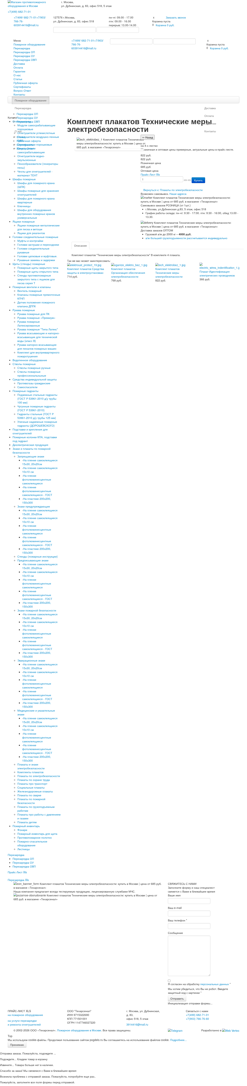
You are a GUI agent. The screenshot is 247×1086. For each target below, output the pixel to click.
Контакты (19, 94)
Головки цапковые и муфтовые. (37, 256)
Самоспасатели (27, 387)
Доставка (19, 63)
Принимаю (17, 1045)
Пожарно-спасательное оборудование (32, 843)
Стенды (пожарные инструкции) (37, 556)
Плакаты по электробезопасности (38, 776)
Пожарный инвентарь (26, 826)
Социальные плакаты (31, 787)
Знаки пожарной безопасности (36, 610)
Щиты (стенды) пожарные (29, 264)
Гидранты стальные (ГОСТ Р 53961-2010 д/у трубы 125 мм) (36, 416)
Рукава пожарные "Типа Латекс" (37, 329)
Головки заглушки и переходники (38, 244)
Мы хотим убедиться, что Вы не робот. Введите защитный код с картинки (198, 991)
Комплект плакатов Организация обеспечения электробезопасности (128, 272)
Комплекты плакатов (30, 772)
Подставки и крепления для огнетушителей (30, 431)
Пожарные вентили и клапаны (32, 287)
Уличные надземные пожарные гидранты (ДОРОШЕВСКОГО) (37, 423)
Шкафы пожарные (24, 179)
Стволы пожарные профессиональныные (31, 373)
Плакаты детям (27, 822)
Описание (80, 245)
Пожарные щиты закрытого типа (37, 268)
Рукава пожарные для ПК (33, 314)
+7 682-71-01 (25, 17)
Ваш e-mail (175, 908)
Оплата (18, 67)
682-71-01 (19, 11)
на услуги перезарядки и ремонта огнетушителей (24, 1022)
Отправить (177, 998)
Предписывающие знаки (32, 560)
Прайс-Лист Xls (17, 872)
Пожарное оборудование (29, 44)
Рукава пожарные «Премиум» (36, 318)
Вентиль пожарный (29, 291)
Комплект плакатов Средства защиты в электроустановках (85, 271)
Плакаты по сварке (29, 795)
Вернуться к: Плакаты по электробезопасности (173, 190)
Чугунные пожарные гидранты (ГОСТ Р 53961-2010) (36, 408)
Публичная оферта (26, 83)
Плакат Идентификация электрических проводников (217, 273)
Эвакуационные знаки (31, 660)
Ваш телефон (177, 920)
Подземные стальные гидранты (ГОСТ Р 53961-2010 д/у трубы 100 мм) (37, 398)
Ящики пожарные (24, 221)
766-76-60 (197, 1019)
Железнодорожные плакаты (35, 791)
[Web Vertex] (230, 1030)
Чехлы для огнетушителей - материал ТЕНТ (34, 173)
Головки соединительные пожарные (35, 237)
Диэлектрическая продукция (30, 445)
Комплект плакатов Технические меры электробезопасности (169, 272)
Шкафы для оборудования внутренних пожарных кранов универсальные (36, 213)
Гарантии (19, 71)
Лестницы (23, 849)
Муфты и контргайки (30, 241)
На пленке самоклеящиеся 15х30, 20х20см (40, 462)
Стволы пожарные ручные (34, 368)
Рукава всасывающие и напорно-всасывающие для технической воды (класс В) (38, 337)
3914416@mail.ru (28, 25)
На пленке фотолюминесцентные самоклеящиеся (36, 479)
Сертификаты (22, 87)
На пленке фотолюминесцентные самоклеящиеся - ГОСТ (37, 491)
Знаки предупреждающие (33, 506)
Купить (198, 180)
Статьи (18, 79)
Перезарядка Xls (18, 880)
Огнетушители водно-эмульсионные (31, 158)
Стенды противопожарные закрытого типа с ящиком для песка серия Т (36, 279)
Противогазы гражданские (33, 383)
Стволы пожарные (24, 364)
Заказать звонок (176, 17)
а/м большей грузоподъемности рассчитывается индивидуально (186, 238)
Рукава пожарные (24, 310)
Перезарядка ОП (24, 52)
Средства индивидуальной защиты (35, 379)
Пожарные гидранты (25, 391)
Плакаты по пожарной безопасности (31, 801)
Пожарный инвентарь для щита (37, 834)
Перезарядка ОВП (25, 60)
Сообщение (175, 933)
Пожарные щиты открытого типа (37, 271)
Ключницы (23, 206)
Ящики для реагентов (31, 233)
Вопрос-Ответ (22, 90)
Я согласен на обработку (199, 984)
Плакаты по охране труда (33, 780)
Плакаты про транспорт (32, 783)
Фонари (22, 830)
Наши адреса (177, 194)
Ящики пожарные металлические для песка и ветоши (38, 227)
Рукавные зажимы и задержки (36, 260)
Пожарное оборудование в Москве (79, 1030)
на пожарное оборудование (25, 1015)
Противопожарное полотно (34, 837)
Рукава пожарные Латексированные (28, 323)
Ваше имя (174, 895)
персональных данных (214, 984)
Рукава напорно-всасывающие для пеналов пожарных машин (37, 346)
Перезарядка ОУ (24, 56)
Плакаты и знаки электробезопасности (31, 766)
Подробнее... (178, 1040)
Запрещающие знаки (30, 456)
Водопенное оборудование (30, 360)
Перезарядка (22, 48)
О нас (17, 75)
